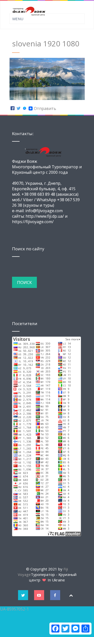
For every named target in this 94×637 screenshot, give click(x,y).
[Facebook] (13, 108)
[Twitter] (19, 108)
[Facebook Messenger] (25, 108)
